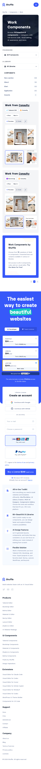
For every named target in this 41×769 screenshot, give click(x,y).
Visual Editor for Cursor (10, 682)
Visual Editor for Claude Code (12, 674)
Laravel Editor (7, 622)
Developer (13, 329)
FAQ (4, 716)
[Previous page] (31, 281)
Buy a (21, 472)
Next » (16, 115)
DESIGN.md (7, 720)
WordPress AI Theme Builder (12, 697)
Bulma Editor (7, 610)
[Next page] (37, 281)
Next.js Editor (7, 618)
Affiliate (5, 727)
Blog (4, 742)
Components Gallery (27, 502)
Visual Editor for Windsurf (11, 690)
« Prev (9, 115)
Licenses (6, 754)
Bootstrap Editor (8, 607)
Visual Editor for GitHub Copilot (13, 686)
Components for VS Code (11, 701)
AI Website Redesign (10, 630)
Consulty (24, 105)
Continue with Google (22, 402)
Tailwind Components (10, 641)
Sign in (30, 480)
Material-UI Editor (8, 614)
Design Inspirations (9, 663)
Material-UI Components (11, 648)
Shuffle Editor (25, 497)
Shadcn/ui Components (11, 652)
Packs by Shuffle (8, 660)
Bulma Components (9, 656)
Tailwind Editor (8, 603)
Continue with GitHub (22, 409)
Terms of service (8, 746)
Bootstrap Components (10, 644)
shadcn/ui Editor (8, 626)
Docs (4, 712)
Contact (5, 724)
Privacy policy (8, 750)
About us (6, 738)
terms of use (21, 462)
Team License (29, 329)
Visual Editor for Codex (10, 678)
